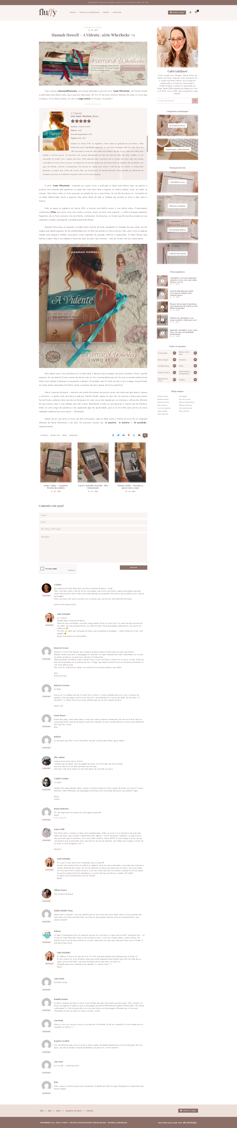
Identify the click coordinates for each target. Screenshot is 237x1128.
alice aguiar (59, 757)
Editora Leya (55, 435)
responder (46, 596)
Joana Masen (60, 715)
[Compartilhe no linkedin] (123, 435)
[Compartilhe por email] (139, 435)
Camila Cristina (61, 778)
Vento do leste (184, 411)
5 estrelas (44, 435)
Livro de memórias (164, 408)
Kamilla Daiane (61, 999)
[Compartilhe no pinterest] (128, 435)
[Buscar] (195, 101)
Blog (42, 1110)
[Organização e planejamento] (177, 149)
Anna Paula (59, 978)
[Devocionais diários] (177, 229)
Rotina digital (163, 360)
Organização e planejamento (184, 372)
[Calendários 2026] (177, 182)
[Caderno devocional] (177, 253)
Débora (57, 931)
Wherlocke (73, 435)
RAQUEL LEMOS (62, 1041)
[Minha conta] (190, 12)
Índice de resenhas (89, 12)
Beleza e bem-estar (184, 353)
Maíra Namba (162, 411)
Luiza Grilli (59, 829)
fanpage (97, 98)
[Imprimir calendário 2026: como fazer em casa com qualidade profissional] (177, 333)
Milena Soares (60, 890)
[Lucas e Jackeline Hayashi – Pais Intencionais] (93, 462)
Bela (56, 1082)
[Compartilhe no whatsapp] (134, 435)
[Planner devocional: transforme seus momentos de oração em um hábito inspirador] (177, 306)
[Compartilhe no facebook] (113, 435)
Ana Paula (58, 1020)
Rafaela (57, 736)
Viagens (182, 380)
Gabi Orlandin (63, 614)
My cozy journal (184, 399)
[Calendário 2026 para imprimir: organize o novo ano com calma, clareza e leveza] (177, 280)
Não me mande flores (186, 402)
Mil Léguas (183, 396)
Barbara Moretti (163, 399)
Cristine (57, 584)
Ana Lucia (58, 1061)
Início (73, 12)
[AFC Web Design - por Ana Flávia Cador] (190, 1123)
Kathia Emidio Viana (63, 910)
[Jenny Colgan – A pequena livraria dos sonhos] (55, 462)
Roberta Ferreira (62, 685)
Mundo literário (164, 372)
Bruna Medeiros (61, 808)
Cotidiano (183, 360)
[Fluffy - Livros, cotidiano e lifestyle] (48, 13)
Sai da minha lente (185, 408)
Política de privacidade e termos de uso (88, 1123)
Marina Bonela (163, 414)
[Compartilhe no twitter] (118, 435)
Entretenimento (163, 366)
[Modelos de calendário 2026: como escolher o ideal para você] (177, 320)
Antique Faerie (163, 396)
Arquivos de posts (73, 1110)
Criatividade (162, 353)
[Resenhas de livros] (177, 125)
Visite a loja (178, 13)
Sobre (106, 12)
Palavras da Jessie (185, 405)
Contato (117, 12)
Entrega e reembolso (117, 1123)
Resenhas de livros (93, 28)
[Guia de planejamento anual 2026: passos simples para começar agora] (177, 293)
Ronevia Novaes (61, 648)
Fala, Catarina (162, 405)
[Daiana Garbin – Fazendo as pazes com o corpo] (130, 462)
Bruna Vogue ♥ (60, 818)
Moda (181, 366)
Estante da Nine (163, 402)
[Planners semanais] (177, 205)
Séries (64, 435)
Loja (50, 1110)
